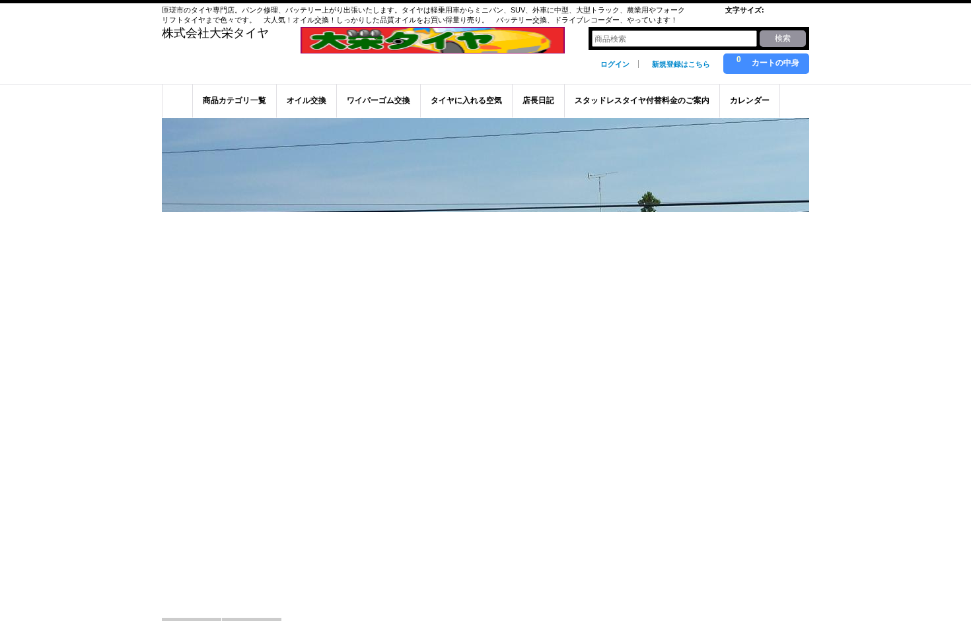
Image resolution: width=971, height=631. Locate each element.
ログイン (614, 64)
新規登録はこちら (681, 64)
